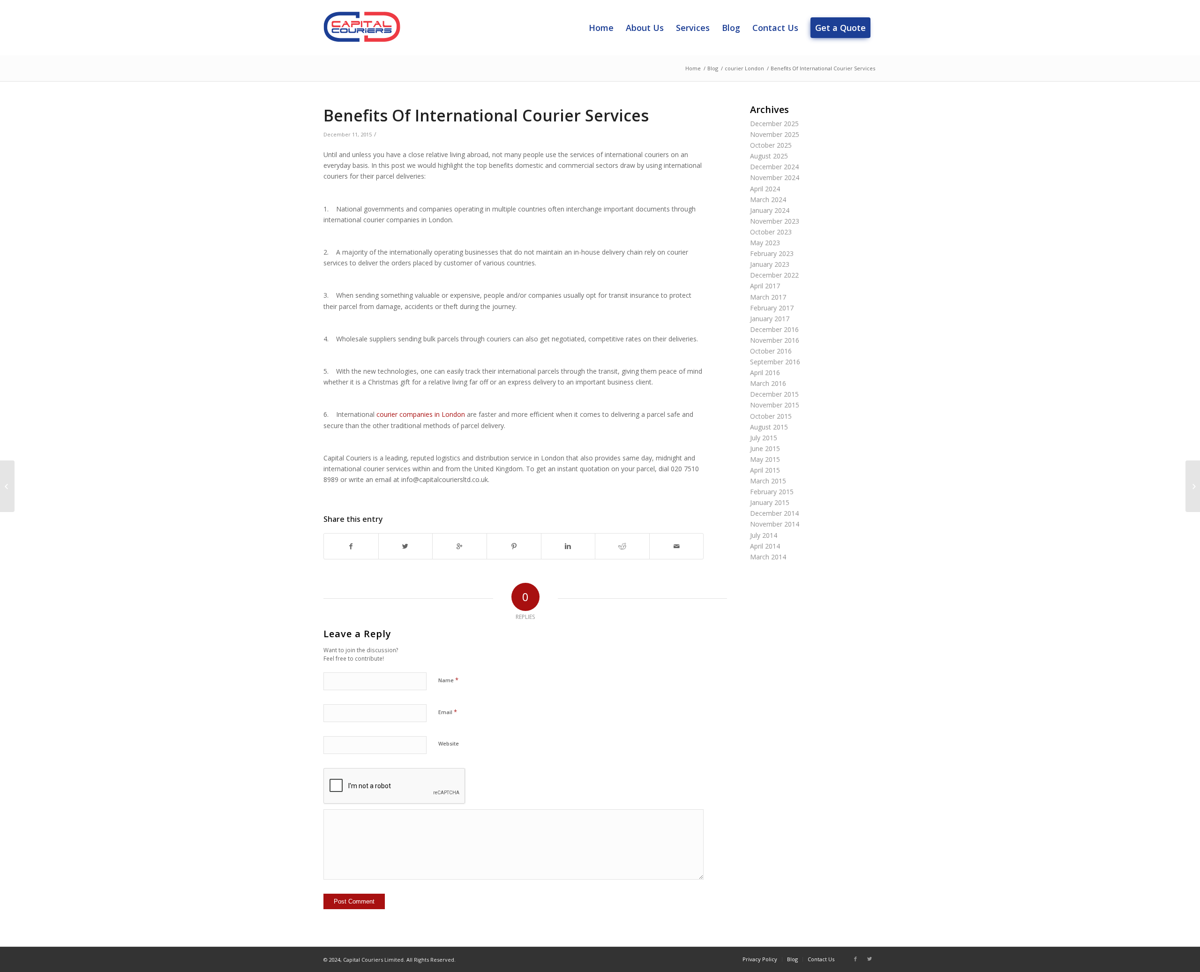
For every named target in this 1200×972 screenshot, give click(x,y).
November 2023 (774, 221)
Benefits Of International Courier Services (486, 115)
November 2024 (774, 177)
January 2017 (769, 318)
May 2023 (765, 242)
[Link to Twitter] (869, 959)
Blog (712, 68)
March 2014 (768, 556)
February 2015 (772, 491)
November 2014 (774, 524)
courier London (744, 68)
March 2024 (768, 199)
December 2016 (774, 329)
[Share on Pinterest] (514, 546)
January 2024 (769, 210)
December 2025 (774, 123)
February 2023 (772, 253)
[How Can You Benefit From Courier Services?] (7, 486)
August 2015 (769, 426)
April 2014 (765, 546)
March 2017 (768, 297)
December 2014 (774, 513)
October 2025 (771, 145)
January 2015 (769, 502)
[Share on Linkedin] (568, 546)
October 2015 (771, 416)
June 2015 (765, 448)
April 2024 (765, 188)
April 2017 (765, 285)
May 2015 (765, 459)
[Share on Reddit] (622, 546)
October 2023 (771, 231)
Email (447, 712)
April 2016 (765, 372)
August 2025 (769, 155)
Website (448, 743)
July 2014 (763, 535)
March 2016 (768, 383)
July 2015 (763, 437)
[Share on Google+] (460, 546)
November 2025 (774, 134)
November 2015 (774, 404)
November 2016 (774, 340)
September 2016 (775, 361)
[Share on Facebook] (351, 546)
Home (693, 68)
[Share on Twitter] (406, 546)
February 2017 (772, 307)
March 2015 (768, 480)
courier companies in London (420, 414)
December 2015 (774, 394)
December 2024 (774, 166)
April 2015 (765, 470)
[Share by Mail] (677, 546)
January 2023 (769, 264)
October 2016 (771, 351)
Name (448, 680)
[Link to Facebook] (855, 959)
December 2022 (774, 275)
